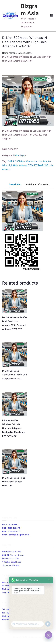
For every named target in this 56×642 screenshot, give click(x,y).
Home (5, 53)
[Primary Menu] (51, 15)
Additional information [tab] (37, 184)
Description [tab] (15, 184)
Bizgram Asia (36, 637)
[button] (49, 79)
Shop (13, 53)
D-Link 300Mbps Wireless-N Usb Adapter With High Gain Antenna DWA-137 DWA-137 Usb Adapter (27, 165)
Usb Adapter (24, 53)
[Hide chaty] (48, 635)
